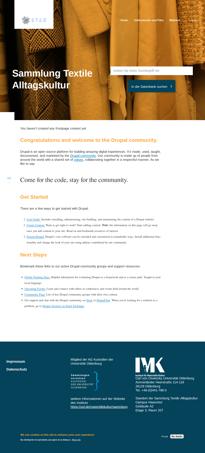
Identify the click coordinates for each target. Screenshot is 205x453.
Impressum (15, 361)
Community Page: (35, 294)
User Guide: (34, 219)
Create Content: (36, 225)
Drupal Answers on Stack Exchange (63, 306)
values (78, 159)
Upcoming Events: (35, 288)
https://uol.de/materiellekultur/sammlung (99, 406)
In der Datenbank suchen (149, 86)
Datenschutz (16, 369)
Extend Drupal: (35, 236)
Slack (89, 300)
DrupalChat (103, 300)
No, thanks (177, 436)
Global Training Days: (37, 277)
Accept (164, 436)
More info (76, 440)
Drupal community (83, 155)
